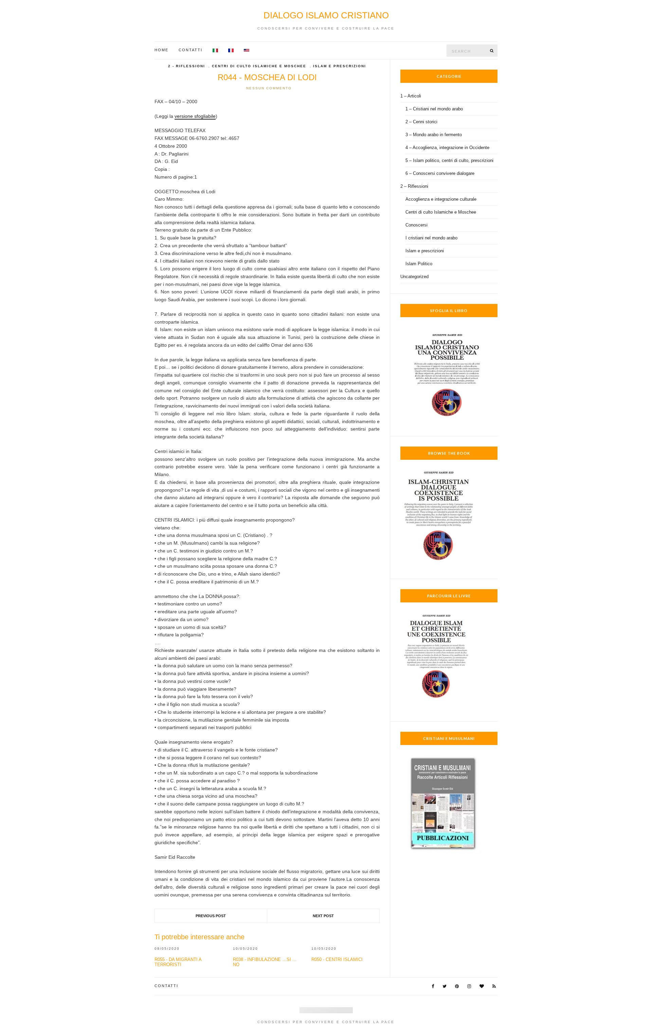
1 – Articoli (410, 95)
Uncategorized (414, 276)
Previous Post (211, 916)
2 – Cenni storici (421, 121)
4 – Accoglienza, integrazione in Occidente (447, 147)
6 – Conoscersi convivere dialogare (439, 173)
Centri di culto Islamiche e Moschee (259, 66)
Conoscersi (416, 225)
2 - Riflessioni (186, 66)
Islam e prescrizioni (339, 66)
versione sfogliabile (195, 116)
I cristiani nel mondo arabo (431, 237)
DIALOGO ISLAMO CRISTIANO (326, 15)
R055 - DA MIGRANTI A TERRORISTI (178, 962)
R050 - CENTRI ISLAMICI (337, 959)
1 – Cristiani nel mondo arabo (434, 108)
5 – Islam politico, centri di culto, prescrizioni (449, 160)
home (161, 50)
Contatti (190, 50)
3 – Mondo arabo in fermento (433, 134)
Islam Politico (418, 263)
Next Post (323, 916)
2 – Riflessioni (414, 186)
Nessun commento (269, 88)
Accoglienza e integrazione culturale (440, 199)
